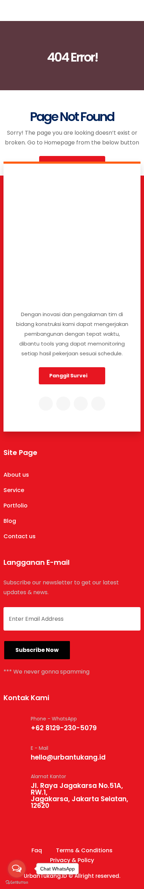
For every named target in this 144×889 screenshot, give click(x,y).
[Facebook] (63, 404)
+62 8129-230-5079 (64, 728)
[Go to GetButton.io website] (17, 882)
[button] (72, 375)
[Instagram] (46, 404)
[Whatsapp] (98, 404)
